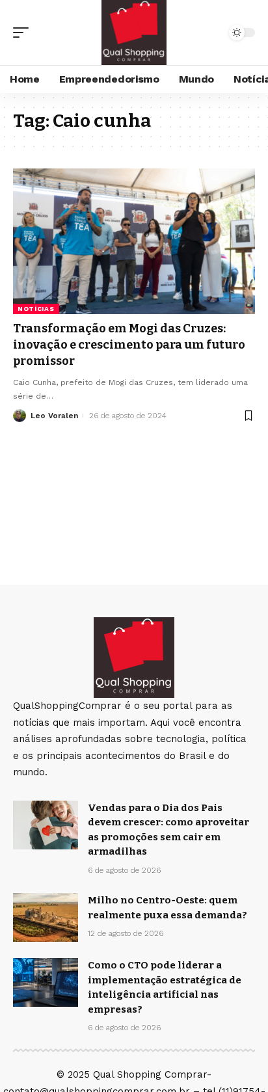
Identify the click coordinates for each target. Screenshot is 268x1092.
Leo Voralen (54, 415)
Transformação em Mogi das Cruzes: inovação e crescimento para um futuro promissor (129, 344)
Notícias (36, 308)
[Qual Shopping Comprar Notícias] (134, 32)
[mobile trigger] (24, 32)
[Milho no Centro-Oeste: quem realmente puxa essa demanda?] (45, 917)
